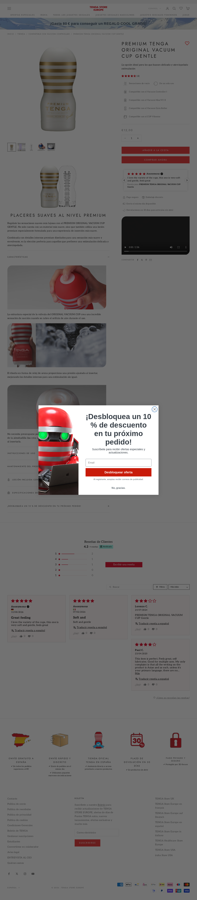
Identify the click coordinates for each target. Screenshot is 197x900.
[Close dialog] (154, 409)
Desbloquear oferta (119, 472)
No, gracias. (118, 488)
